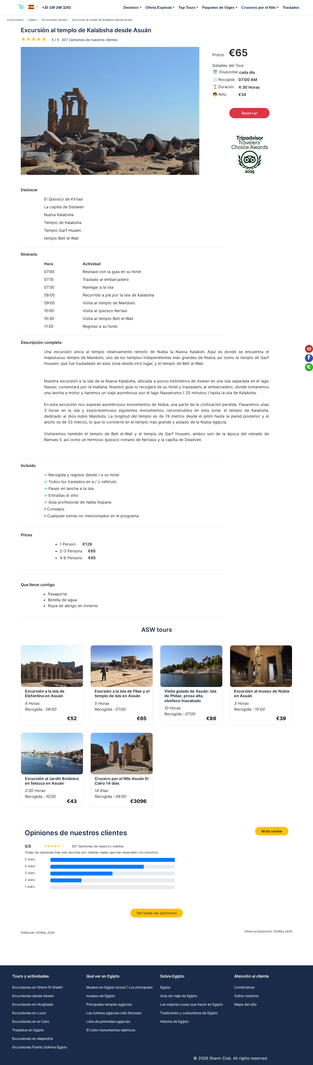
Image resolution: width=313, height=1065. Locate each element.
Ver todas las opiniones (156, 913)
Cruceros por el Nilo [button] (258, 7)
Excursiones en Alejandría (32, 1038)
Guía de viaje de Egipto (178, 996)
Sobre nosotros (246, 996)
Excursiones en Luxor (29, 1013)
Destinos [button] (131, 7)
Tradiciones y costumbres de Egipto (189, 1013)
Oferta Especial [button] (158, 7)
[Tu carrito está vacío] (21, 7)
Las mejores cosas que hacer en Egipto (191, 1004)
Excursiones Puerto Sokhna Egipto (39, 1047)
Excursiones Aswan (54, 19)
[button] (33, 7)
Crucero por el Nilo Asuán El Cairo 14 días (121, 781)
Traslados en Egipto (28, 1030)
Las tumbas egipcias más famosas (113, 1013)
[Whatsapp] (309, 367)
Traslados (291, 7)
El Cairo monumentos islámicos (110, 1030)
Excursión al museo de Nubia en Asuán (261, 693)
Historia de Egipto (174, 1021)
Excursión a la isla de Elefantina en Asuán (45, 693)
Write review (271, 831)
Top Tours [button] (187, 7)
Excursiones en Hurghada (32, 1004)
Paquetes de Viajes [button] (218, 7)
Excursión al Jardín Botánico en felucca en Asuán (52, 781)
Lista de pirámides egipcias (108, 1021)
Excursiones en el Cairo (30, 1021)
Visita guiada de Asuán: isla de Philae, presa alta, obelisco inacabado (190, 696)
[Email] (309, 349)
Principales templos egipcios (109, 1004)
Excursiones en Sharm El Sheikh (37, 987)
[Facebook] (309, 358)
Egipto (33, 19)
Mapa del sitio (245, 1004)
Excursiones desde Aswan (33, 996)
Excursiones (15, 19)
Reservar (249, 113)
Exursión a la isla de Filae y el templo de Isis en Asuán (122, 693)
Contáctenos (244, 987)
